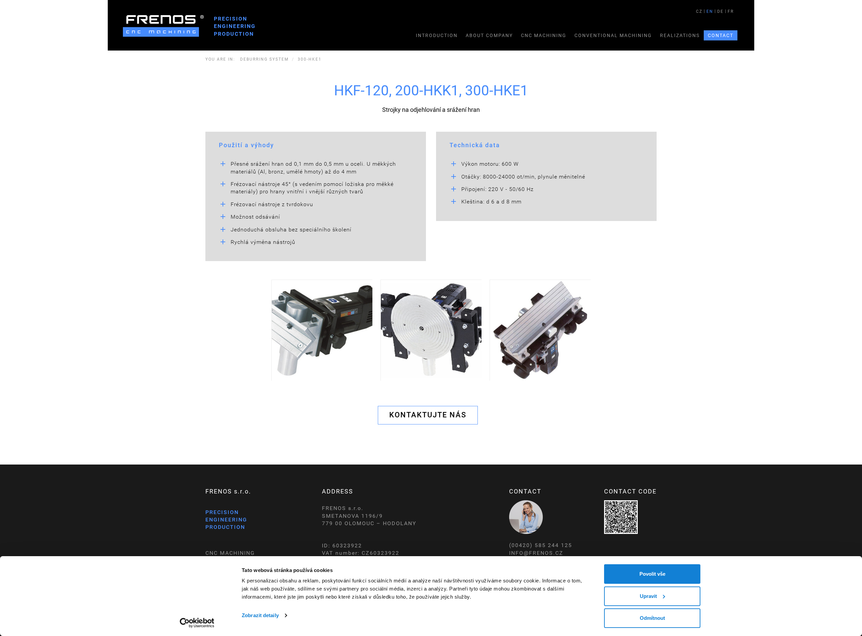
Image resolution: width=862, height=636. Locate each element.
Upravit (648, 596)
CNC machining (543, 35)
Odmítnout (652, 618)
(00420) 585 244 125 (540, 545)
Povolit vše (652, 574)
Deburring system (264, 59)
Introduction (437, 35)
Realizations (680, 35)
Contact (720, 35)
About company (489, 35)
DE (720, 11)
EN (709, 11)
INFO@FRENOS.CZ (536, 553)
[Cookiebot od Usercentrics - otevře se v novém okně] (197, 623)
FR (731, 11)
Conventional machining (613, 35)
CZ (699, 11)
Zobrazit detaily (260, 615)
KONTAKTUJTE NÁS (427, 415)
